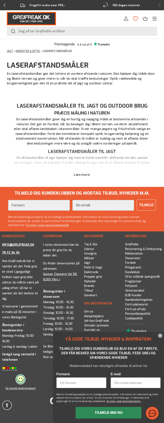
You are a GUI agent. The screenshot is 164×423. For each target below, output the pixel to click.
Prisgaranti (133, 267)
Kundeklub (132, 272)
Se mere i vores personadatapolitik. (124, 401)
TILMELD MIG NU (109, 412)
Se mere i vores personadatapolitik (47, 225)
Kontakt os (92, 330)
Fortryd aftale (135, 309)
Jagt (87, 263)
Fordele (130, 263)
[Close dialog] (160, 336)
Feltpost (131, 286)
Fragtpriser (133, 281)
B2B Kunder (133, 295)
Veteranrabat (135, 291)
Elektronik (91, 272)
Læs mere (82, 175)
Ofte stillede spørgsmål (142, 277)
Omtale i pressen (96, 325)
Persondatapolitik (137, 314)
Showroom (132, 258)
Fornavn (63, 374)
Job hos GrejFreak (96, 321)
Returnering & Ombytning (143, 249)
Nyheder (90, 281)
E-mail (116, 374)
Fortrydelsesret (136, 304)
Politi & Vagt (93, 267)
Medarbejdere (94, 316)
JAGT (10, 51)
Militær (89, 258)
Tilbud (88, 291)
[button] (145, 18)
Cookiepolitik (134, 318)
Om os (88, 312)
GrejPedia (131, 244)
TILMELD (146, 205)
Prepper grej (93, 277)
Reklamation (134, 254)
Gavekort (90, 295)
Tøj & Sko (90, 244)
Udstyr (89, 249)
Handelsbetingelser (139, 300)
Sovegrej (90, 254)
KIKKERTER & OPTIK (28, 51)
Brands (89, 286)
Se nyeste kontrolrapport (21, 388)
